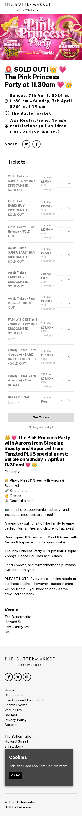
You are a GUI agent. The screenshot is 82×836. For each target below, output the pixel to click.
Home (9, 690)
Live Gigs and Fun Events (25, 700)
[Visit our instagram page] (27, 677)
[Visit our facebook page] (36, 144)
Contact (11, 715)
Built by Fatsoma (18, 807)
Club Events (14, 695)
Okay (15, 775)
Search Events (16, 705)
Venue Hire (13, 710)
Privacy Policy (15, 720)
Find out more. (57, 766)
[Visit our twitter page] (26, 144)
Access (10, 725)
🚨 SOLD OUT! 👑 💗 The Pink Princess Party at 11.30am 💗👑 (39, 76)
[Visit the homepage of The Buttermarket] (27, 7)
